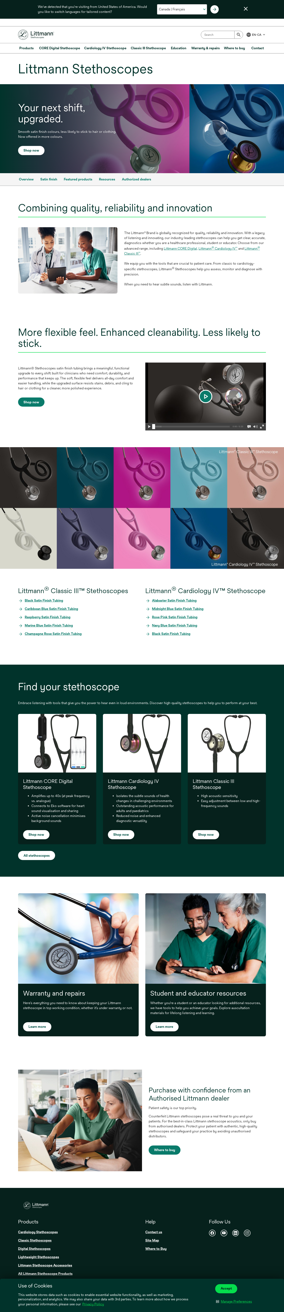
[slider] (153, 426)
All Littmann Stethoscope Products (45, 1274)
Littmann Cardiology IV (218, 249)
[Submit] (239, 34)
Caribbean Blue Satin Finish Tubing (51, 609)
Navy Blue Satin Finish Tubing (174, 625)
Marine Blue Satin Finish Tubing (49, 625)
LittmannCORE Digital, (181, 249)
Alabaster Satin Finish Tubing (174, 600)
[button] (234, 1301)
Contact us (153, 1232)
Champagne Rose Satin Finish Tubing (53, 634)
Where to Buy (156, 1249)
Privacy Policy (93, 1304)
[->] (214, 9)
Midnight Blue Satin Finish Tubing (178, 609)
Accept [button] (226, 1288)
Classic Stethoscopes (35, 1240)
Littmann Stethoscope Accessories (45, 1265)
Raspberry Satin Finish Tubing (47, 617)
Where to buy (164, 1150)
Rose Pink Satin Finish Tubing (175, 617)
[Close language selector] (245, 8)
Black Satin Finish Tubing (44, 600)
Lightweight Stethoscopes (38, 1257)
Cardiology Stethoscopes (38, 1232)
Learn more (37, 1027)
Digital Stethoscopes (34, 1249)
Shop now (31, 150)
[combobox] (222, 34)
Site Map (152, 1240)
